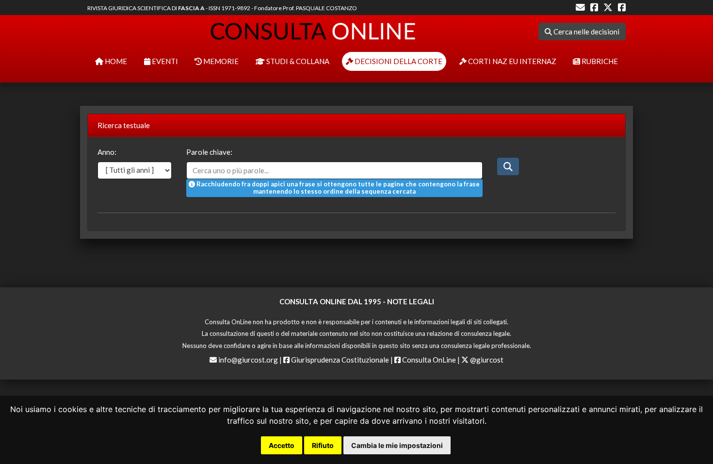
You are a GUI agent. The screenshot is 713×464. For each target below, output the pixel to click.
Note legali (410, 301)
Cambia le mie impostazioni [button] (397, 445)
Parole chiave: (209, 152)
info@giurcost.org (248, 359)
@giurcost (486, 359)
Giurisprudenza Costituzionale (339, 359)
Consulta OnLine (428, 359)
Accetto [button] (281, 445)
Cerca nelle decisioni (585, 31)
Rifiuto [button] (323, 445)
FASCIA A (191, 8)
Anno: (106, 152)
